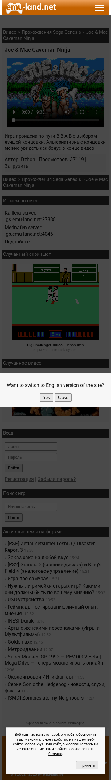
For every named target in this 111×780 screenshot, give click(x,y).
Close (63, 397)
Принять (87, 765)
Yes (46, 397)
